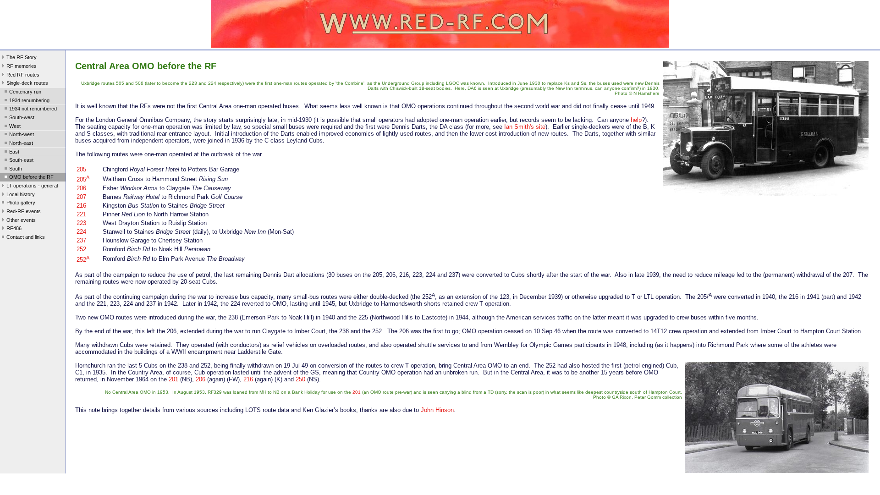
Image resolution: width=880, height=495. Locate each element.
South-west (21, 117)
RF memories (21, 66)
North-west (21, 134)
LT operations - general (32, 185)
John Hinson (437, 410)
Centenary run (25, 91)
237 (81, 240)
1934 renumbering (29, 100)
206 (81, 188)
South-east (21, 160)
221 (81, 214)
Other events (21, 220)
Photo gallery (20, 202)
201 (173, 379)
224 (81, 231)
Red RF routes (22, 74)
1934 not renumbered (33, 108)
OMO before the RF (31, 177)
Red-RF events (23, 211)
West (15, 126)
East (14, 151)
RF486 (14, 228)
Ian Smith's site (524, 126)
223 (81, 223)
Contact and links (25, 237)
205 (81, 169)
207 (81, 196)
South (15, 168)
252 (81, 249)
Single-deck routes (27, 83)
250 (300, 379)
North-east (21, 143)
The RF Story (21, 57)
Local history (20, 194)
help (636, 119)
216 (81, 205)
